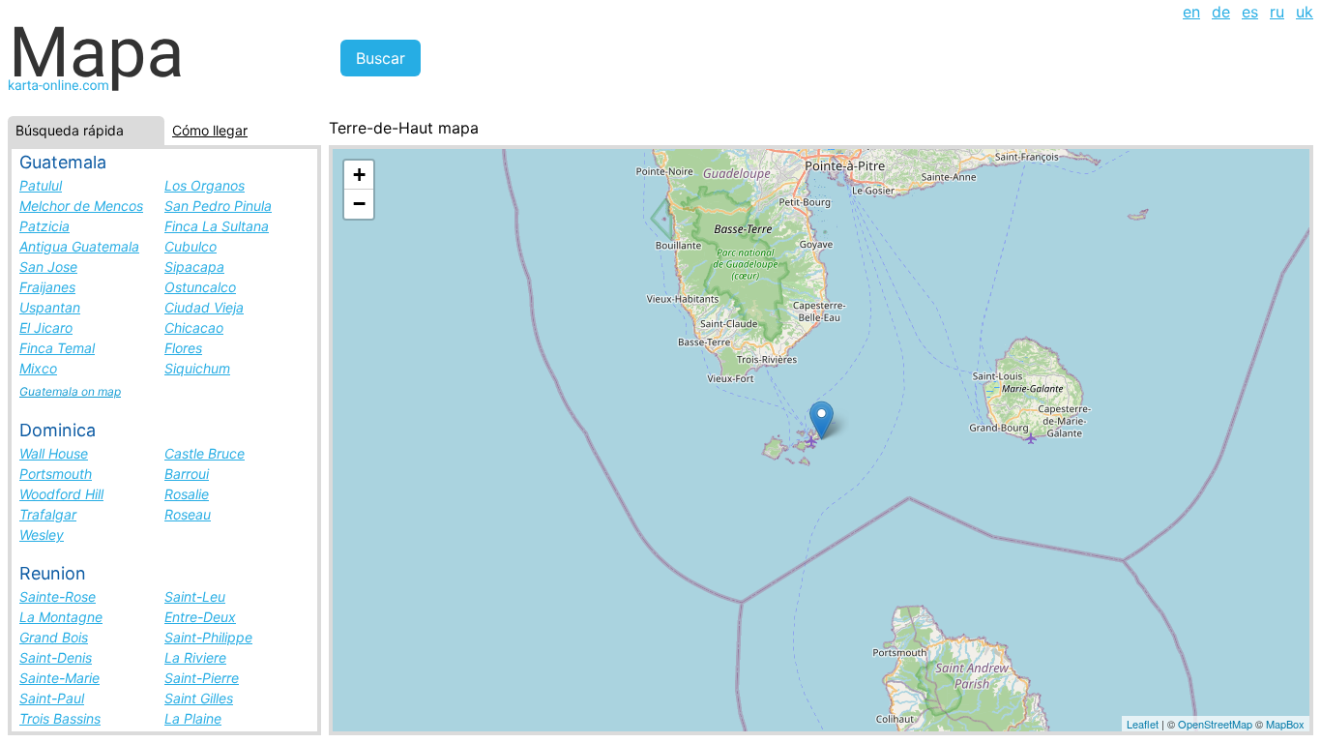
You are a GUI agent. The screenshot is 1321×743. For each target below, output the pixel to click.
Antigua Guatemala (79, 246)
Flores (183, 348)
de (1221, 11)
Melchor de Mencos (81, 205)
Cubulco (190, 246)
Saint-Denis (55, 657)
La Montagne (61, 617)
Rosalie (186, 494)
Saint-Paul (51, 698)
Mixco (38, 368)
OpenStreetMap (1215, 723)
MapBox (1285, 723)
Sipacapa (194, 266)
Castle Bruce (204, 453)
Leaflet (1143, 723)
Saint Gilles (198, 698)
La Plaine (192, 718)
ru (1277, 11)
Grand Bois (53, 637)
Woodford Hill (61, 494)
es (1250, 11)
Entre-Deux (200, 617)
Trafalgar (47, 514)
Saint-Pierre (201, 677)
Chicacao (193, 327)
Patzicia (44, 226)
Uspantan (49, 307)
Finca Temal (57, 348)
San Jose (48, 266)
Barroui (186, 473)
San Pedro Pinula (218, 205)
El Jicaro (46, 327)
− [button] (359, 204)
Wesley (41, 534)
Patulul (40, 185)
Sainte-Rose (57, 596)
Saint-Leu (194, 596)
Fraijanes (47, 287)
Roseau (187, 514)
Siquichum (197, 368)
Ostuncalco (200, 287)
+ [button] (359, 175)
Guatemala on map (70, 391)
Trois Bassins (60, 718)
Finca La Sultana (216, 226)
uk (1304, 11)
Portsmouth (55, 473)
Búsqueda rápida (69, 130)
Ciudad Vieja (204, 307)
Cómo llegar (210, 130)
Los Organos (204, 185)
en (1191, 11)
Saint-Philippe (208, 637)
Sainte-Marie (59, 677)
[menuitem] (1191, 11)
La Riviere (195, 657)
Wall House (53, 453)
